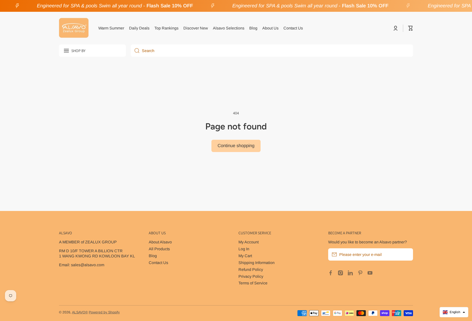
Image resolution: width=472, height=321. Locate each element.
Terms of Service (252, 283)
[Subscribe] (407, 254)
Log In (243, 249)
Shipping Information (256, 262)
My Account (248, 242)
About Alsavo (160, 242)
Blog (153, 255)
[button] (410, 28)
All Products (159, 249)
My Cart (245, 255)
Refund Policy (250, 269)
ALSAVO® (80, 312)
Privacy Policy (250, 276)
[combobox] (272, 50)
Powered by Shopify (104, 312)
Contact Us (158, 262)
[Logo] (73, 28)
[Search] (135, 50)
